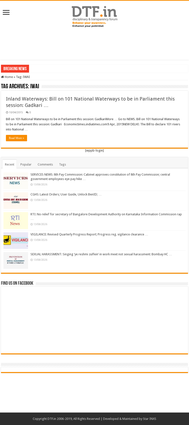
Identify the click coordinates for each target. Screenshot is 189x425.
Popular (26, 164)
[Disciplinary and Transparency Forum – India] (94, 16)
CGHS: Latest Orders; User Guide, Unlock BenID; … (66, 194)
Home (8, 77)
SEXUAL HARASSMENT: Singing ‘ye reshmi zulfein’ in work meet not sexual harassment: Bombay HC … (101, 254)
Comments (45, 164)
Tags (62, 164)
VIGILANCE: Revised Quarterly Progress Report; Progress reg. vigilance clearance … (89, 234)
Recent (9, 164)
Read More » (16, 138)
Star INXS (149, 419)
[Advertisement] (94, 44)
